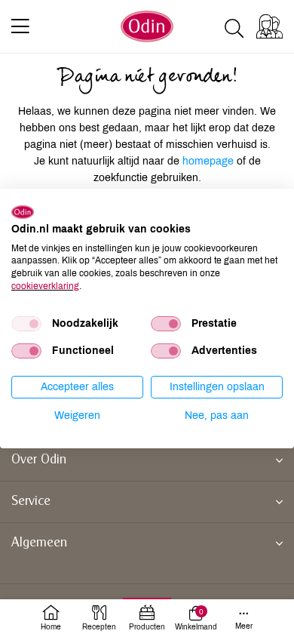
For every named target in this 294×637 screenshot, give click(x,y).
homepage (209, 161)
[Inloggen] (269, 26)
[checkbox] (26, 323)
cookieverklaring (45, 286)
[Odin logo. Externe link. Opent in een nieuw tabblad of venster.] (22, 212)
